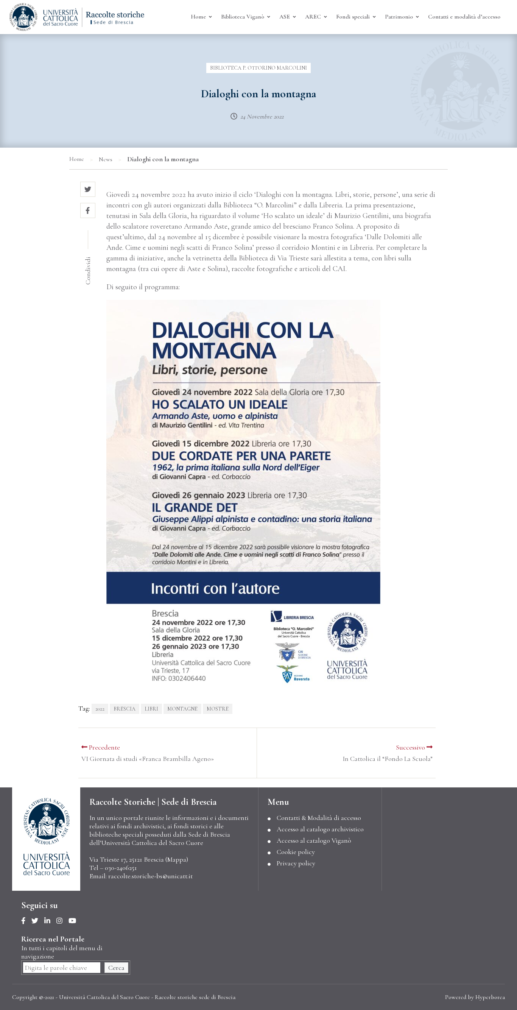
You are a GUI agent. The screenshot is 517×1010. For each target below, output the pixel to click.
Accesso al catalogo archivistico (320, 829)
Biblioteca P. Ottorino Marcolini (258, 68)
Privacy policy (296, 863)
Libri (151, 709)
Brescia (124, 709)
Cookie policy (296, 852)
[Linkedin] (50, 921)
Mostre (218, 709)
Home (76, 159)
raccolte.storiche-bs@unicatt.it (150, 876)
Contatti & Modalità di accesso (319, 818)
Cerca (116, 967)
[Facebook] (26, 921)
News (105, 159)
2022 (99, 709)
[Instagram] (62, 921)
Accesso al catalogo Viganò (314, 840)
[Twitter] (37, 921)
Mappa (176, 859)
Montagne (182, 709)
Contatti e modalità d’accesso (464, 16)
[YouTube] (75, 921)
